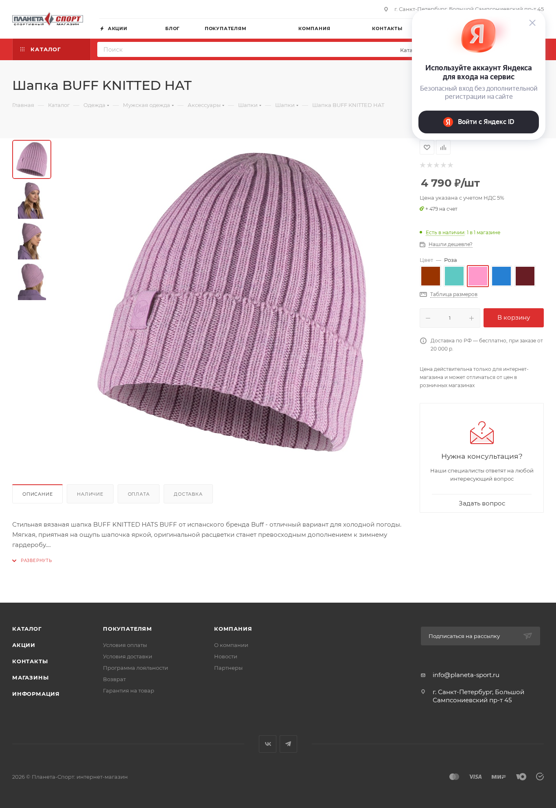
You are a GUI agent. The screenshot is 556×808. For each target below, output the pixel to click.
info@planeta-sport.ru (466, 675)
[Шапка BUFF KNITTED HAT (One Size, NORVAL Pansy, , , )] (232, 302)
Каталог (27, 628)
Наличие (90, 494)
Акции (23, 645)
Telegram (288, 744)
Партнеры (228, 667)
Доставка (188, 494)
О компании (231, 645)
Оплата (139, 494)
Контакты (30, 661)
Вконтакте (267, 744)
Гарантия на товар (128, 690)
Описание (37, 494)
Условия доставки (127, 656)
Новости (225, 656)
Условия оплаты (125, 645)
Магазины (30, 677)
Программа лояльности (135, 667)
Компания (233, 628)
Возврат (114, 679)
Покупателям (127, 628)
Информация (36, 693)
